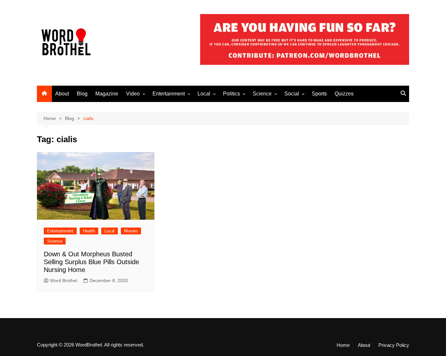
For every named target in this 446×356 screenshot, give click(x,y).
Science (262, 93)
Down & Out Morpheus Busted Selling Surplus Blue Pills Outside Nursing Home (91, 261)
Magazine (106, 93)
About (62, 93)
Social (291, 93)
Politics (231, 93)
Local (204, 93)
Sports (319, 93)
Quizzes (344, 93)
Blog (82, 93)
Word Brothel (63, 280)
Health (89, 231)
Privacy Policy (393, 345)
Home (343, 345)
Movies (131, 231)
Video (133, 93)
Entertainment (168, 93)
